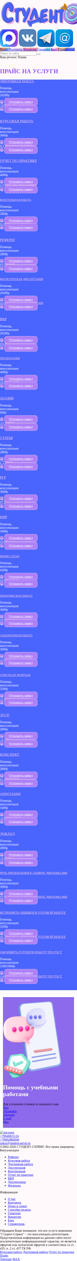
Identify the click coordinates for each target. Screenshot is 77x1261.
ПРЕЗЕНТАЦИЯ (10, 358)
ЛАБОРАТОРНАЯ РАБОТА (16, 635)
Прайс (4, 1255)
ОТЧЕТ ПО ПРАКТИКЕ (18, 161)
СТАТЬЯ (6, 438)
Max (6, 1107)
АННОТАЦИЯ (10, 794)
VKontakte (10, 1111)
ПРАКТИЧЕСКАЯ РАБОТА (16, 595)
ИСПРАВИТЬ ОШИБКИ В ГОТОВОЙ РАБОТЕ (33, 912)
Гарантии (14, 1213)
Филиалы (14, 1185)
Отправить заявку (21, 102)
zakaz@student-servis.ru (15, 1143)
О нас (12, 1199)
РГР (3, 477)
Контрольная (16, 1171)
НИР (3, 517)
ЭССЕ (4, 715)
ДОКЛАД (7, 834)
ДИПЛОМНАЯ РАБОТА (17, 81)
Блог (11, 1220)
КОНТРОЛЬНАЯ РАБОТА (15, 200)
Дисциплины (17, 1182)
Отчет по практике (20, 1174)
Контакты (14, 1202)
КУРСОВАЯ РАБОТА (16, 121)
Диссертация (16, 1167)
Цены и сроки (17, 1206)
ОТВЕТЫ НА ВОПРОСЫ (15, 675)
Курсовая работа (19, 1160)
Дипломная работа (20, 1164)
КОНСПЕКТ (9, 755)
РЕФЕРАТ (7, 240)
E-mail (7, 1118)
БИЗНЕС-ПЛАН (9, 556)
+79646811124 (9, 1136)
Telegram (9, 1114)
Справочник (16, 1224)
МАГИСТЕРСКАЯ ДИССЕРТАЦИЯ (21, 279)
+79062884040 (9, 1139)
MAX (16, 1259)
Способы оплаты (19, 1209)
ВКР (3, 319)
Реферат (13, 1157)
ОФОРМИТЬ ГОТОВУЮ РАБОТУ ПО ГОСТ (31, 952)
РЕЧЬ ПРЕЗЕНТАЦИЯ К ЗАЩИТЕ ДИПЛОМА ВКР (33, 873)
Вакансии (14, 1216)
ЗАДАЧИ (7, 398)
